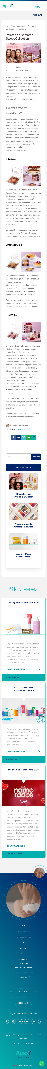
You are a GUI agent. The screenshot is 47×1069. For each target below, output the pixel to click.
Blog (13, 26)
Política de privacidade (23, 1044)
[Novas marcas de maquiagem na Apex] (23, 511)
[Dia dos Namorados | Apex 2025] (23, 793)
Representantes (23, 937)
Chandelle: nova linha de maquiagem (23, 495)
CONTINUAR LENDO (16, 669)
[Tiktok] (40, 1021)
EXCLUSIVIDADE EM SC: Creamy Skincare (23, 689)
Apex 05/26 (23, 964)
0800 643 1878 (23, 1003)
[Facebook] (6, 1021)
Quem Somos (23, 931)
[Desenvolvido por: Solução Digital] (23, 1065)
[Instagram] (13, 1021)
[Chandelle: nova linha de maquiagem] (23, 481)
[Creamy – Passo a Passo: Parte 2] (23, 625)
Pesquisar (36, 457)
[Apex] (8, 7)
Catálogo (23, 959)
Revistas (24, 942)
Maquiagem (21, 26)
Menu (37, 6)
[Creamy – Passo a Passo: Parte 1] (23, 541)
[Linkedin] (20, 1021)
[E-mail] (26, 1021)
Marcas (23, 948)
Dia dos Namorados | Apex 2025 (23, 769)
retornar (37, 15)
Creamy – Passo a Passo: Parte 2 (23, 602)
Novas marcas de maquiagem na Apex (23, 525)
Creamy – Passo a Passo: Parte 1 (23, 555)
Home (8, 26)
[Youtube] (33, 1021)
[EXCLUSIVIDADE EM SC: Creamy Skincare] (23, 711)
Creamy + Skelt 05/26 (23, 972)
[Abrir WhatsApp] (40, 1062)
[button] (13, 437)
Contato (23, 978)
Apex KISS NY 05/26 (23, 968)
